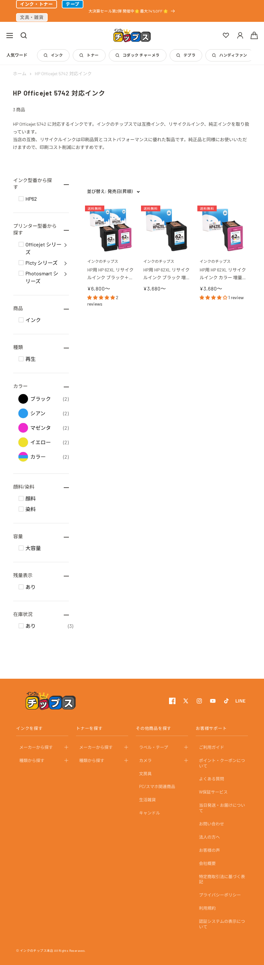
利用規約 (207, 908)
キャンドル (149, 812)
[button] (10, 35)
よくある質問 (211, 778)
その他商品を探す (153, 728)
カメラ (145, 760)
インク (57, 55)
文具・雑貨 (32, 17)
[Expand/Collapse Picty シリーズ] (65, 263)
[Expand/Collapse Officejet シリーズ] (65, 244)
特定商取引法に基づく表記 (222, 879)
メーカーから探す (36, 747)
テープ (73, 4)
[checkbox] (21, 198)
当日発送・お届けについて (222, 808)
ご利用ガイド (211, 747)
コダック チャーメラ (141, 55)
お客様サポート (211, 728)
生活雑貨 (147, 799)
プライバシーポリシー (220, 894)
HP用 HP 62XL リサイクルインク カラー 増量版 (223, 274)
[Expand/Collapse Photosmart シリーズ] (65, 273)
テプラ (189, 55)
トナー (93, 55)
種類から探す (31, 760)
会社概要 (207, 863)
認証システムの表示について (222, 924)
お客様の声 (209, 850)
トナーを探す (89, 728)
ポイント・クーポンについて (222, 763)
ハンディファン (233, 55)
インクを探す (29, 728)
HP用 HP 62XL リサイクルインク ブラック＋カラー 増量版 (110, 274)
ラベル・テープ (153, 747)
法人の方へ (209, 837)
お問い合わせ (211, 823)
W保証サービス (213, 792)
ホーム (19, 73)
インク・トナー (36, 4)
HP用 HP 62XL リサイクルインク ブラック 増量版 (166, 274)
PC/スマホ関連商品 (157, 786)
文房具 (145, 773)
